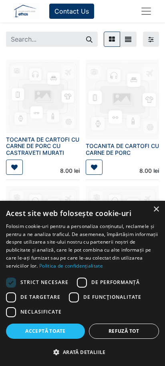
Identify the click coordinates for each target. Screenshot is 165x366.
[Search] (89, 39)
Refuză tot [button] (124, 331)
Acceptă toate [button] (45, 331)
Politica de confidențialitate (71, 265)
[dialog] (82, 283)
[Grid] (112, 39)
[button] (14, 167)
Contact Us (71, 11)
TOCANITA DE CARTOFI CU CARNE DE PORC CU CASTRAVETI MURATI (42, 146)
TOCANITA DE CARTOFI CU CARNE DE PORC (122, 149)
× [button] (156, 209)
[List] (128, 39)
